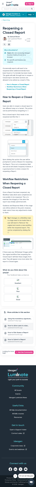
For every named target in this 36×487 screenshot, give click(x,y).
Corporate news (17, 446)
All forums (18, 390)
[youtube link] (25, 469)
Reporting (6, 20)
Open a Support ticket (18, 430)
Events (18, 394)
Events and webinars (17, 449)
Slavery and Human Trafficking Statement (19, 482)
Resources (18, 417)
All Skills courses (18, 414)
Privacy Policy (11, 478)
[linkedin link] (15, 469)
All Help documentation (18, 410)
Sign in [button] (30, 4)
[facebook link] (10, 469)
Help (29, 14)
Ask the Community (25, 352)
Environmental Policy (24, 480)
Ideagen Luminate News (18, 397)
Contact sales (16, 433)
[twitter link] (20, 469)
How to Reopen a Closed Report (18, 84)
